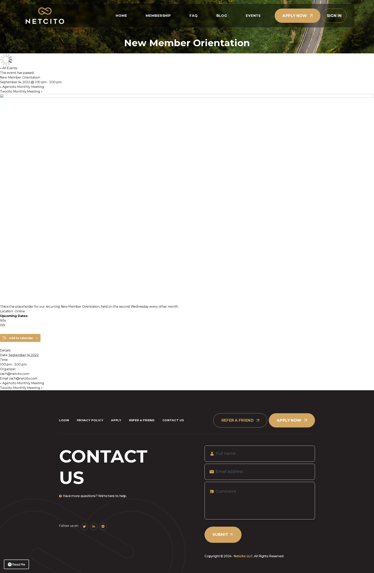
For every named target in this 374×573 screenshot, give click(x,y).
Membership (158, 16)
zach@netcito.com (14, 374)
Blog (221, 16)
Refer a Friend (142, 420)
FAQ (194, 16)
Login (64, 420)
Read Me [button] (18, 564)
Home (121, 16)
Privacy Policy (90, 420)
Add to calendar (21, 338)
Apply (116, 420)
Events (253, 16)
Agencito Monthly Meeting (22, 87)
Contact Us (173, 420)
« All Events (8, 68)
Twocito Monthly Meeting (21, 91)
